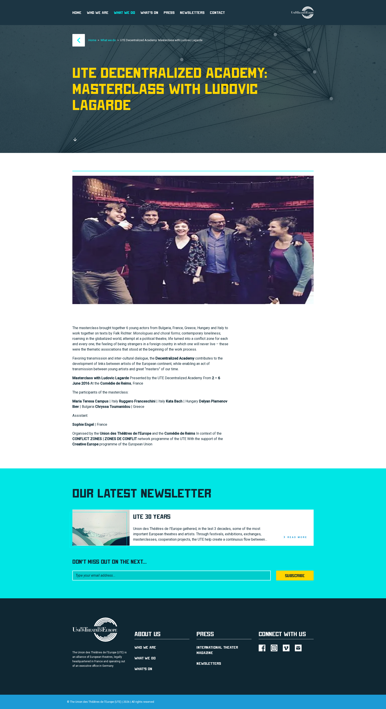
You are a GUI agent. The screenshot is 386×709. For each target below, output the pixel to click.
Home (77, 13)
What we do (124, 13)
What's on (149, 13)
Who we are (98, 13)
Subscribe (295, 575)
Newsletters (192, 13)
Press (169, 13)
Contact (217, 13)
